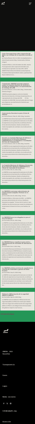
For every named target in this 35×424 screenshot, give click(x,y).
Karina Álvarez (8, 58)
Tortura (24, 195)
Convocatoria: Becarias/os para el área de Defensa (15, 114)
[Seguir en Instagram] (10, 403)
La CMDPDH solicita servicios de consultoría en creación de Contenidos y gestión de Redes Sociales (17, 269)
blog (15, 60)
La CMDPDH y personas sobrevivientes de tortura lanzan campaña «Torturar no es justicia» (15, 192)
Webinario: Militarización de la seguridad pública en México (15, 295)
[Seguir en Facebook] (3, 403)
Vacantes (27, 116)
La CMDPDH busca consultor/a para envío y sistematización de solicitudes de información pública (17, 243)
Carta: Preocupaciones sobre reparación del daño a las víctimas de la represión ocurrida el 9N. (17, 55)
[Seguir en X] (7, 403)
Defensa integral (6, 91)
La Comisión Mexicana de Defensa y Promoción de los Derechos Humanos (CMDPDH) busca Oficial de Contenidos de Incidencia (17, 166)
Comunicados (21, 60)
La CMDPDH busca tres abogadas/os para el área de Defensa (16, 218)
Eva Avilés (7, 169)
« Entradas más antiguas (7, 314)
